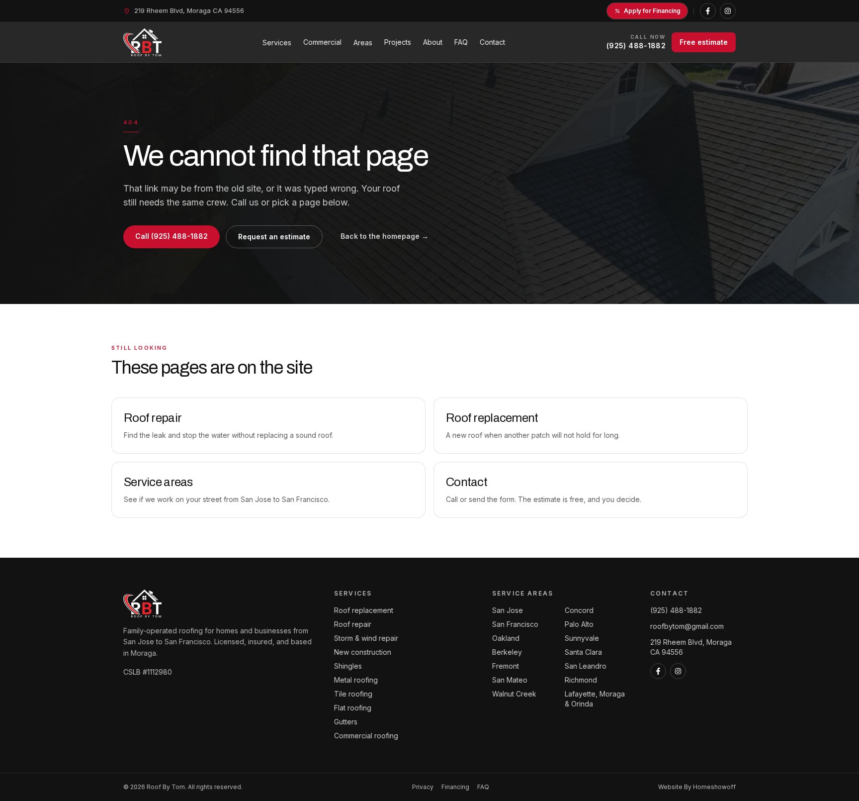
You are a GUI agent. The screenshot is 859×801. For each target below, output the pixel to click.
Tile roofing (353, 694)
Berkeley (507, 652)
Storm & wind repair (366, 638)
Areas (362, 42)
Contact (492, 42)
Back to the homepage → (385, 236)
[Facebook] (708, 11)
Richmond (581, 680)
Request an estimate (274, 236)
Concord (579, 610)
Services (276, 42)
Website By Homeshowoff (697, 787)
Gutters (345, 721)
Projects (397, 42)
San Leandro (585, 666)
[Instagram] (728, 11)
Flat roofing (352, 707)
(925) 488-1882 (676, 610)
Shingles (348, 666)
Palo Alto (579, 624)
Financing (455, 787)
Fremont (505, 666)
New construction (362, 652)
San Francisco (515, 624)
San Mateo (509, 680)
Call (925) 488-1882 (171, 236)
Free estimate (704, 42)
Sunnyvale (582, 638)
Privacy (422, 787)
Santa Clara (583, 652)
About (432, 42)
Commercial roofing (366, 735)
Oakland (505, 638)
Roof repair (352, 624)
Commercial (322, 42)
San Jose (507, 610)
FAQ (461, 42)
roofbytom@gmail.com (687, 626)
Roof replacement (363, 610)
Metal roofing (356, 680)
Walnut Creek (514, 694)
